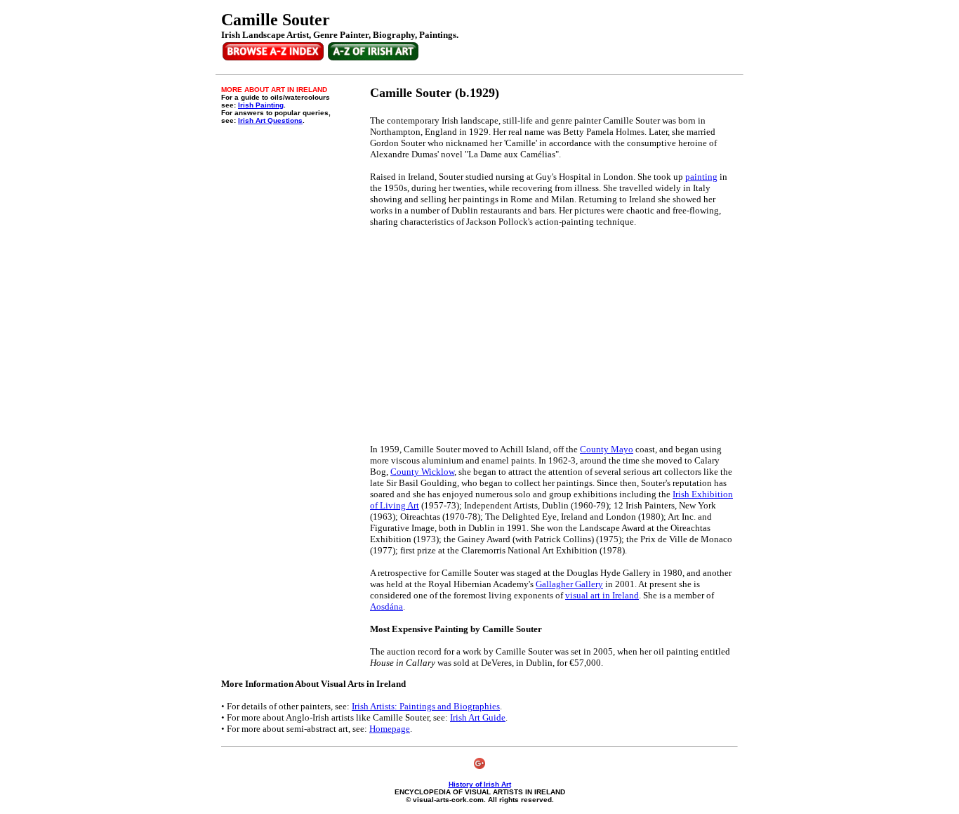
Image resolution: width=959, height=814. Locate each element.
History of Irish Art (480, 784)
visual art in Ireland (602, 595)
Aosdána (386, 606)
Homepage (389, 728)
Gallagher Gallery (569, 584)
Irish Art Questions (270, 120)
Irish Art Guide (477, 717)
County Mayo (606, 449)
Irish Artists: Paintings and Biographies (426, 706)
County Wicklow (422, 471)
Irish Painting (261, 105)
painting (701, 176)
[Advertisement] (488, 335)
